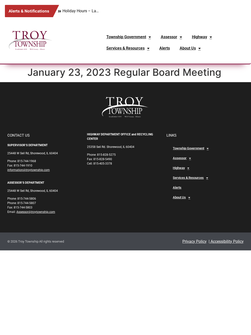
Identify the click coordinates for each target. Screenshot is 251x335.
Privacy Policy (194, 241)
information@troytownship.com (28, 170)
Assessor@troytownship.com (35, 212)
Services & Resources (125, 48)
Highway (199, 37)
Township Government (126, 37)
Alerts (164, 48)
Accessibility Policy (227, 241)
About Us (188, 48)
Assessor (169, 37)
